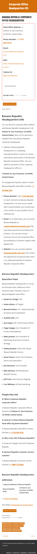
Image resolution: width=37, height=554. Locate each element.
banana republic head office (11, 528)
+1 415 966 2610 (27, 196)
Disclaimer (24, 552)
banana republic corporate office (13, 526)
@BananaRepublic (10, 75)
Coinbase (5, 536)
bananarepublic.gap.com (14, 253)
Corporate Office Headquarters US (18, 6)
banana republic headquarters (12, 531)
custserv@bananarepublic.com (17, 226)
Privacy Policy (32, 552)
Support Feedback (11, 498)
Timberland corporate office (22, 505)
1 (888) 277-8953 (16, 464)
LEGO (32, 536)
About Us (9, 552)
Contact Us (16, 552)
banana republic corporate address (13, 523)
